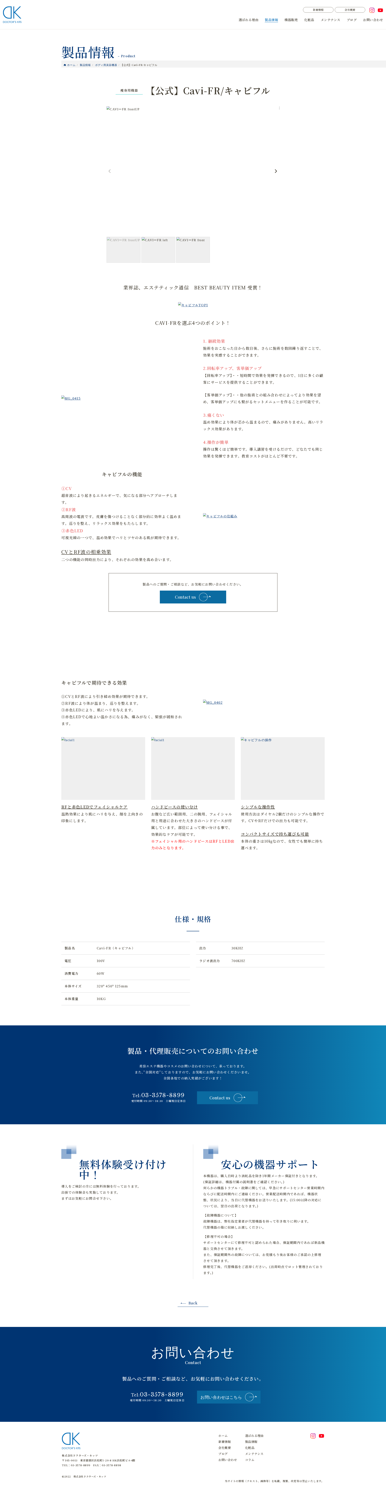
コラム (249, 1460)
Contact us (185, 597)
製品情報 (271, 19)
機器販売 (291, 19)
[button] (275, 171)
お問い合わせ (373, 19)
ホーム (223, 1435)
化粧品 (309, 19)
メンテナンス (330, 19)
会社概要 (350, 10)
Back (193, 1303)
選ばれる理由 (249, 19)
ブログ (352, 19)
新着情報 (318, 10)
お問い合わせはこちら (221, 1397)
